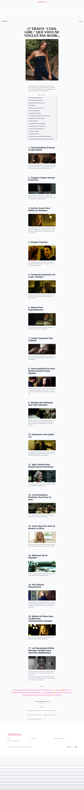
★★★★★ (81, 21)
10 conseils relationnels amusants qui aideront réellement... (26, 692)
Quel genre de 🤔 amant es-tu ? (63, 690)
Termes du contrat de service (12, 740)
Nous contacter (34, 738)
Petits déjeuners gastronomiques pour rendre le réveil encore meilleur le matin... (33, 690)
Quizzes (8, 738)
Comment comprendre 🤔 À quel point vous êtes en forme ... (58, 692)
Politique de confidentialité (59, 738)
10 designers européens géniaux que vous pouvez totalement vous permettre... (42, 695)
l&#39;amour (4, 21)
